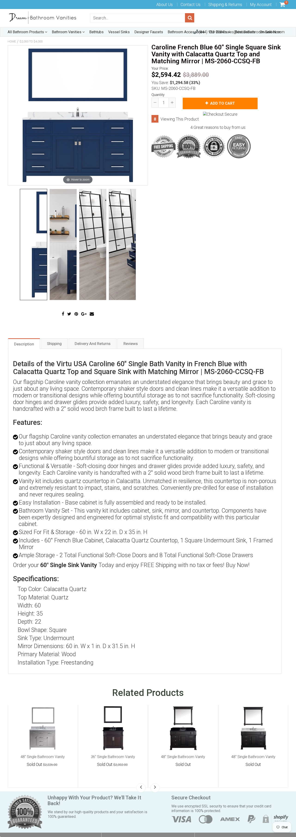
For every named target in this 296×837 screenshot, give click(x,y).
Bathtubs (96, 32)
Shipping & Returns (225, 4)
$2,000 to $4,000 (31, 41)
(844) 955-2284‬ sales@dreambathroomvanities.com (241, 32)
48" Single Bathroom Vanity (43, 757)
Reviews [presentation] (130, 343)
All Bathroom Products (26, 32)
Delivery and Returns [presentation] (93, 343)
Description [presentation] (24, 344)
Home (12, 41)
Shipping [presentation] (54, 343)
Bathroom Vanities (67, 32)
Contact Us (190, 4)
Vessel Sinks (119, 32)
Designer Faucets (148, 32)
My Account (261, 4)
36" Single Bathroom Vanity (183, 757)
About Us (164, 4)
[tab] (24, 343)
